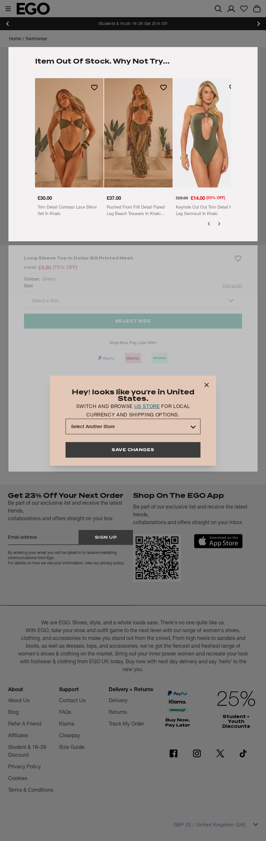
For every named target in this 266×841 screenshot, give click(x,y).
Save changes (133, 449)
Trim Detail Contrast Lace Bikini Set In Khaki (67, 210)
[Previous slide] (8, 24)
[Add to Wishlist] (94, 87)
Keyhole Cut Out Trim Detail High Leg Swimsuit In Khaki (207, 210)
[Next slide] (258, 24)
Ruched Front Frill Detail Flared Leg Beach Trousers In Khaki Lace (136, 210)
